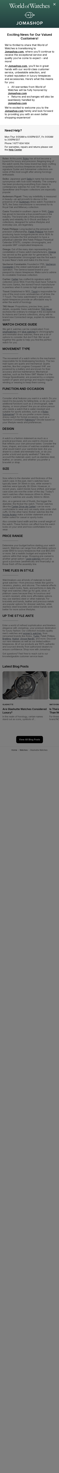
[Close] (55, 4)
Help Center (15, 149)
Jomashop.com (14, 51)
